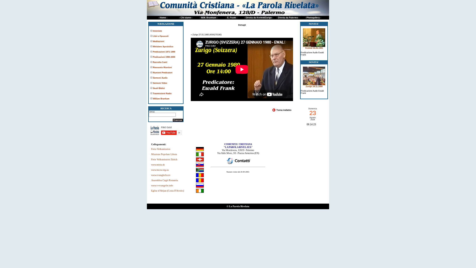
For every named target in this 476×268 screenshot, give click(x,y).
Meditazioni (158, 41)
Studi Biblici (159, 88)
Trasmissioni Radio (162, 93)
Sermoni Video (160, 83)
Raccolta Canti (160, 62)
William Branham (161, 99)
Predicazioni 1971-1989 (164, 52)
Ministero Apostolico (163, 46)
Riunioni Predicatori (162, 72)
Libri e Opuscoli (160, 36)
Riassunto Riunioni (162, 67)
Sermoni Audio (160, 78)
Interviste (157, 31)
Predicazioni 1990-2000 (164, 57)
